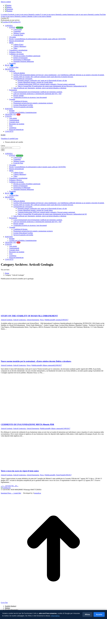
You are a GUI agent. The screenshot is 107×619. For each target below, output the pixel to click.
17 (11, 486)
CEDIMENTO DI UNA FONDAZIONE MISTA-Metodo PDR (27, 424)
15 (7, 486)
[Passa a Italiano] (8, 7)
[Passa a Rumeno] (8, 11)
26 (16, 486)
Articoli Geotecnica (19, 320)
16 (9, 486)
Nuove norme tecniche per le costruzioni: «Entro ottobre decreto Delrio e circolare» (36, 361)
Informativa (55, 616)
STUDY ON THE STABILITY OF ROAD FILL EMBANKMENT (29, 316)
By (57, 320)
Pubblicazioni (49, 320)
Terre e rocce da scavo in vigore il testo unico (20, 471)
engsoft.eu (37, 493)
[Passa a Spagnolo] (9, 9)
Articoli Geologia (6, 320)
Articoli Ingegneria (33, 320)
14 (6, 486)
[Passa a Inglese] (8, 5)
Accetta (99, 614)
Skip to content (6, 2)
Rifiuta (87, 614)
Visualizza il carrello (7, 138)
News (42, 320)
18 (12, 486)
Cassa (16, 138)
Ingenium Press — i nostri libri (11, 493)
